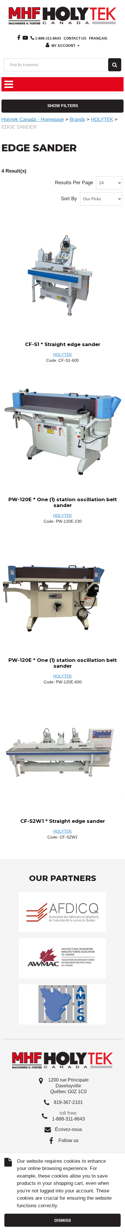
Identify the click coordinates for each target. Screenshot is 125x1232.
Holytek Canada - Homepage (32, 119)
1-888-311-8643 (48, 38)
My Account (63, 46)
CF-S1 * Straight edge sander (62, 344)
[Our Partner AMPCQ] (62, 1004)
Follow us (68, 1140)
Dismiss (62, 1220)
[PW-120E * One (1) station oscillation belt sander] (62, 431)
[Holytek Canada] (62, 15)
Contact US (75, 38)
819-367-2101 (68, 1102)
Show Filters (62, 105)
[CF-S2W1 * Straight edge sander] (62, 753)
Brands (77, 119)
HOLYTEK (102, 119)
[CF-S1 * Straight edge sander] (62, 276)
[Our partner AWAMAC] (62, 958)
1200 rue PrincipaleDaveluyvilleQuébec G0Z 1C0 (68, 1085)
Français (98, 38)
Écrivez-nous (68, 1129)
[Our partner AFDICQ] (62, 912)
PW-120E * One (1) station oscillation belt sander (62, 502)
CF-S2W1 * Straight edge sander (62, 821)
